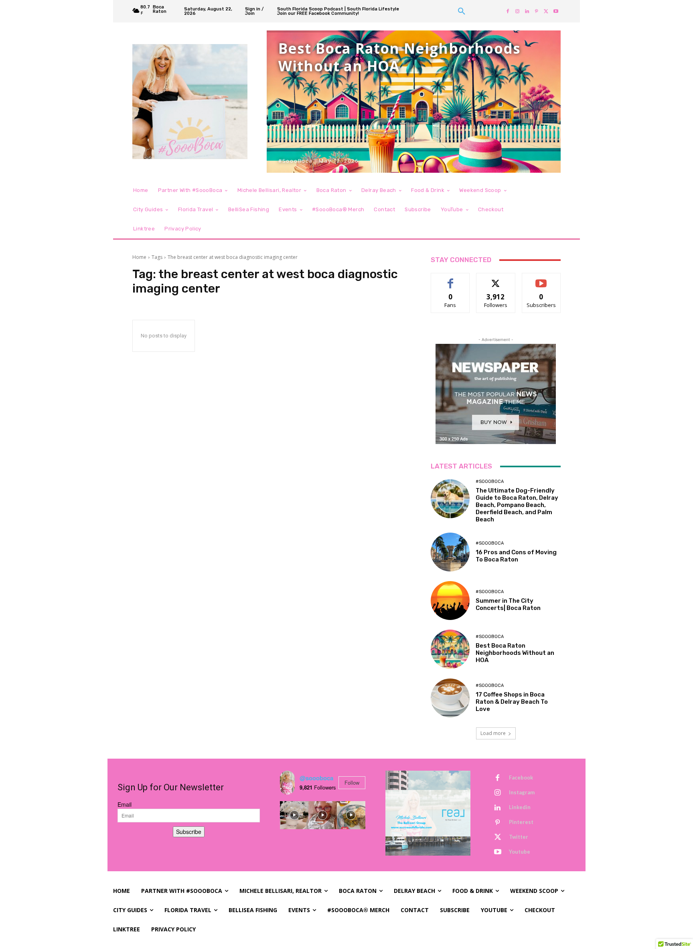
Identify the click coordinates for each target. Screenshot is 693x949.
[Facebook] (508, 11)
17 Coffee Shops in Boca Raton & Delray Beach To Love (512, 702)
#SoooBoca (490, 481)
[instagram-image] (294, 815)
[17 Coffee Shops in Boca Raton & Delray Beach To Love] (450, 697)
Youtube (519, 851)
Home (139, 257)
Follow (495, 279)
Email (125, 804)
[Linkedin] (527, 11)
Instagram (522, 792)
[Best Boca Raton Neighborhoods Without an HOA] (450, 649)
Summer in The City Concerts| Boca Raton (508, 604)
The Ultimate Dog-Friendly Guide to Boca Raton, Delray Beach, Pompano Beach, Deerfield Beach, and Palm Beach (517, 505)
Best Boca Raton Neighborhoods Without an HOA (515, 653)
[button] (461, 11)
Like (450, 279)
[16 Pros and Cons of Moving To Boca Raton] (450, 552)
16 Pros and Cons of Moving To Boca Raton (516, 556)
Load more (493, 733)
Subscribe (541, 279)
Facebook (521, 777)
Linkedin (520, 807)
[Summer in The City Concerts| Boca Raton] (450, 600)
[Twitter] (546, 11)
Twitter (518, 837)
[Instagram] (517, 11)
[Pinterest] (536, 11)
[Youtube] (556, 11)
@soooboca (316, 777)
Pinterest (521, 822)
